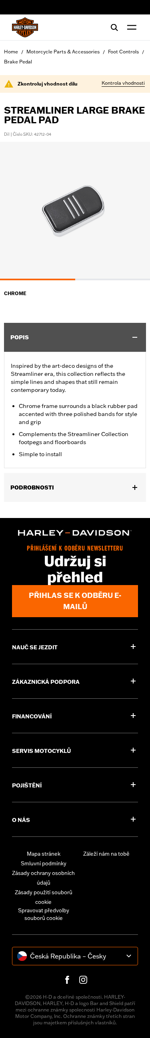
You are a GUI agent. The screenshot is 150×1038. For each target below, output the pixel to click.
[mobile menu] (130, 27)
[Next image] (134, 211)
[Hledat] (114, 27)
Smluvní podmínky (43, 863)
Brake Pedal (18, 62)
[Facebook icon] (67, 980)
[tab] (37, 279)
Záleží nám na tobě (106, 853)
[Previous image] (16, 211)
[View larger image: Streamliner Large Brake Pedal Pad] (75, 210)
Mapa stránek (43, 853)
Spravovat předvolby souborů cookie (43, 914)
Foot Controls (123, 52)
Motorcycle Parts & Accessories (63, 52)
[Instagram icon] (83, 980)
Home (11, 52)
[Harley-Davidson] (75, 533)
